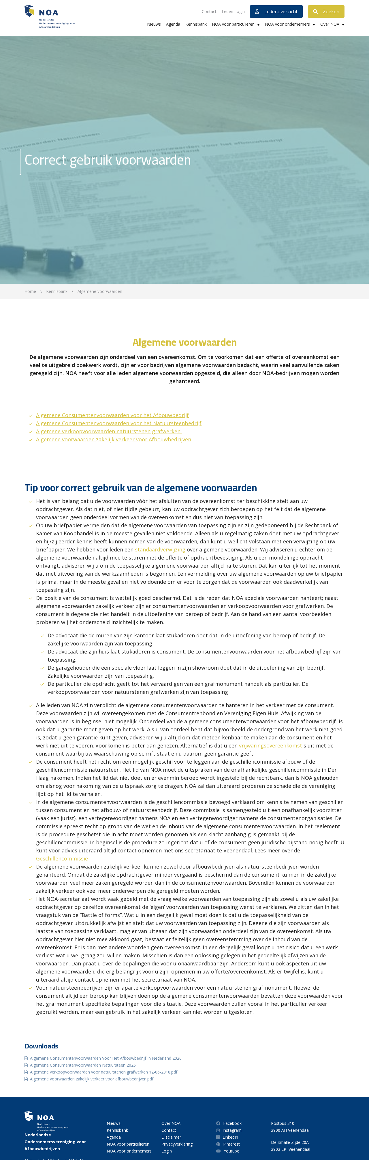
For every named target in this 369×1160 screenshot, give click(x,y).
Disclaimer (171, 1137)
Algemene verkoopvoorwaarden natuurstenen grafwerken (109, 431)
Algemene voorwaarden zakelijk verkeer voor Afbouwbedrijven (113, 439)
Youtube (231, 1151)
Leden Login (233, 11)
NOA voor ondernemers (287, 24)
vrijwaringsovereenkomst (270, 745)
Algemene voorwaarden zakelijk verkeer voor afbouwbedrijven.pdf (91, 1079)
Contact (209, 11)
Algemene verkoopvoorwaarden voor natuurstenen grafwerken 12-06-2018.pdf (103, 1072)
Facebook (232, 1123)
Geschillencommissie (62, 858)
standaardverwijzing (160, 549)
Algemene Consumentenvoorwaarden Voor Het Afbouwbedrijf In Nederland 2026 (106, 1058)
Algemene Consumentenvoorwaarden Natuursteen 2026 (83, 1065)
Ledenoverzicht (281, 11)
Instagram (232, 1130)
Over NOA (329, 24)
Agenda (173, 24)
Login (166, 1151)
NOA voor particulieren (233, 24)
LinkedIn (230, 1137)
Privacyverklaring (177, 1144)
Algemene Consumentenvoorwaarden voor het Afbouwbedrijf (112, 415)
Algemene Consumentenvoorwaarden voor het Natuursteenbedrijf (119, 423)
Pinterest (231, 1144)
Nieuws (154, 24)
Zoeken (331, 11)
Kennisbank (196, 24)
